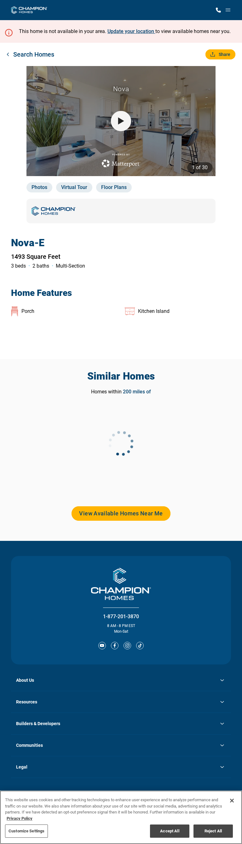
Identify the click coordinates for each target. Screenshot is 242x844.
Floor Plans (114, 187)
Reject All (213, 831)
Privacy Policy (19, 818)
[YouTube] (102, 645)
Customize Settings (26, 831)
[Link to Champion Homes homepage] (29, 10)
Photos (39, 187)
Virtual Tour (74, 187)
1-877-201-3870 (121, 616)
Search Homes (33, 54)
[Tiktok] (140, 645)
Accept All (169, 831)
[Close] (232, 801)
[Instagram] (127, 645)
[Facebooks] (114, 645)
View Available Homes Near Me (121, 513)
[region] (121, 817)
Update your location (131, 31)
